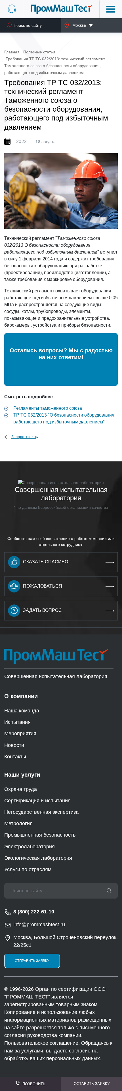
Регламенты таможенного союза (47, 408)
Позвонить (33, 1084)
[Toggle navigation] (110, 9)
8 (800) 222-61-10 (33, 912)
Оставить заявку (92, 1084)
